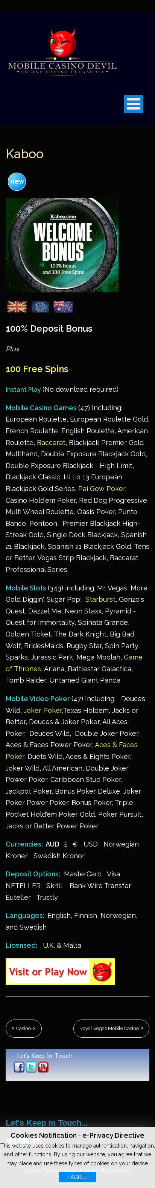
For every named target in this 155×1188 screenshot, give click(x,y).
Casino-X (25, 1028)
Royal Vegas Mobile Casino (109, 1028)
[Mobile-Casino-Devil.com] (62, 51)
